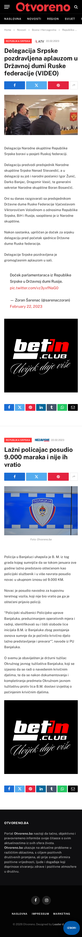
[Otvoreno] (43, 7)
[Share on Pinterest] (58, 85)
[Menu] (7, 7)
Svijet (70, 18)
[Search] (75, 7)
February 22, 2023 (26, 306)
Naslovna (12, 18)
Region (53, 18)
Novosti (34, 18)
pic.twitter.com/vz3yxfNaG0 (34, 288)
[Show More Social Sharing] (74, 85)
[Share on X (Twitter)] (36, 85)
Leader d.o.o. (61, 924)
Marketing (61, 913)
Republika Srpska (18, 41)
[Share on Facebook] (14, 85)
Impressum (40, 913)
